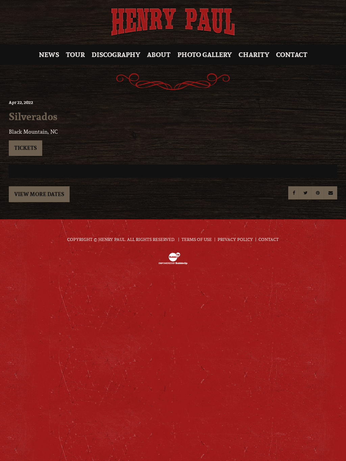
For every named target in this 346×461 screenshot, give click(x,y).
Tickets (25, 148)
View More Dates (39, 194)
